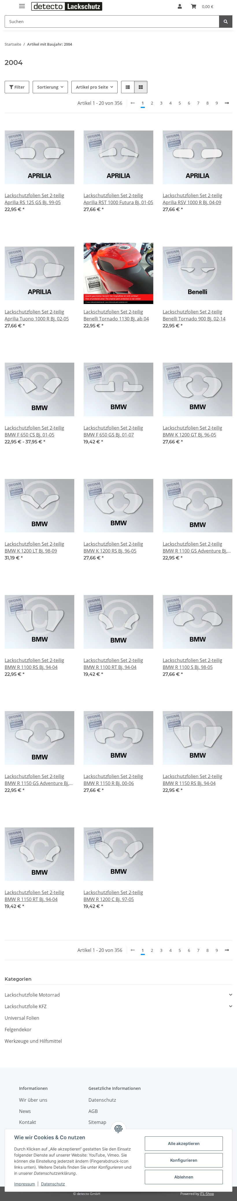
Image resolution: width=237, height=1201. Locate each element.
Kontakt (27, 1122)
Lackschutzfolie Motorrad (32, 995)
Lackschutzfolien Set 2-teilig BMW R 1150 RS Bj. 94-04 (192, 779)
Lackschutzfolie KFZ (26, 1006)
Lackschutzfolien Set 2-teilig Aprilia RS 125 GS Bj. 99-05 (34, 199)
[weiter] (226, 103)
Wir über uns (33, 1100)
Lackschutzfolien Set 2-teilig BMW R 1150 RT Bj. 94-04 (34, 895)
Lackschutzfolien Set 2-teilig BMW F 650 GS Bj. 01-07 (113, 431)
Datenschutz (53, 1183)
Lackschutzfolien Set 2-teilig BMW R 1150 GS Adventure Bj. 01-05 (37, 780)
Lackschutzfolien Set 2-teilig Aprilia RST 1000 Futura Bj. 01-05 (118, 199)
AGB (93, 1111)
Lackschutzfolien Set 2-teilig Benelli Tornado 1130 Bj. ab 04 (116, 315)
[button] (179, 6)
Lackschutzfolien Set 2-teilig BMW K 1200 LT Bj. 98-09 (34, 547)
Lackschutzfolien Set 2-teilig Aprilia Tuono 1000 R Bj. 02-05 (37, 315)
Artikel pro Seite (92, 87)
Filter (19, 87)
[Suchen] (225, 21)
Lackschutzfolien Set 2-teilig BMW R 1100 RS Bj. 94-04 (34, 663)
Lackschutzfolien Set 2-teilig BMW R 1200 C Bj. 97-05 (113, 895)
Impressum (24, 1183)
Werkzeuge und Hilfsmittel (33, 1041)
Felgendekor (18, 1029)
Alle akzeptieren (184, 1143)
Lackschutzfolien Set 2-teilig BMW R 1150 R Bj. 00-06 (113, 779)
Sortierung (47, 87)
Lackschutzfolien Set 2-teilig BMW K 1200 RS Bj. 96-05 (113, 547)
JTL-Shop (207, 1193)
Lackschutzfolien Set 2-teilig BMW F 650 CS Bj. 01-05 (34, 431)
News (25, 1111)
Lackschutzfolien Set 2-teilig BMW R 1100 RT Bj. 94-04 (113, 663)
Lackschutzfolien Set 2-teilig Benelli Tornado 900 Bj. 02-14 (194, 315)
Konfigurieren (183, 1160)
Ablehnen (183, 1176)
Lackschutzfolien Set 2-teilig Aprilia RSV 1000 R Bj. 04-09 (192, 199)
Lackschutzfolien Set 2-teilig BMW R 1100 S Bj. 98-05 (192, 663)
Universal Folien (22, 1018)
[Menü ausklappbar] (22, 3)
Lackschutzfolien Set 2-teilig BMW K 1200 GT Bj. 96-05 (192, 431)
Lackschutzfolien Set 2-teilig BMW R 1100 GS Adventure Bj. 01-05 (195, 547)
